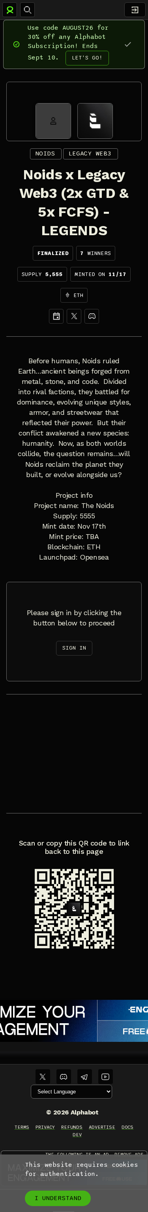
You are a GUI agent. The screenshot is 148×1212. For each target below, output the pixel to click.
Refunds (72, 1127)
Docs (127, 1127)
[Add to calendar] (56, 316)
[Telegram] (84, 1076)
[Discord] (91, 316)
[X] (74, 316)
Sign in (74, 647)
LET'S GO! (87, 57)
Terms (22, 1127)
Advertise (102, 1127)
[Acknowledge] (127, 44)
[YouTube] (105, 1076)
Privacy (45, 1127)
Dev (77, 1134)
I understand (57, 1198)
